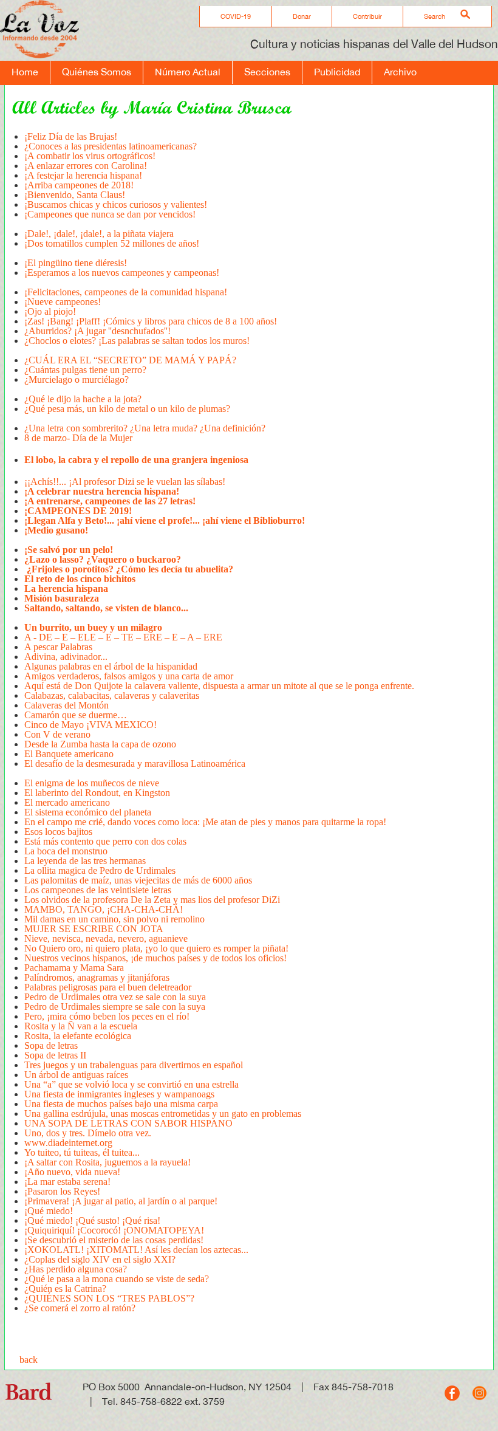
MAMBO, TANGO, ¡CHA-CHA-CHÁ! (103, 909)
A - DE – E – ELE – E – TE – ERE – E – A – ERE (123, 637)
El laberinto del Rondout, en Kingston (97, 793)
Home (25, 72)
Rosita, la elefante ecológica (77, 1036)
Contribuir (367, 16)
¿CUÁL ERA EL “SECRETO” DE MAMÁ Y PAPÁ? (130, 360)
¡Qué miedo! (48, 1211)
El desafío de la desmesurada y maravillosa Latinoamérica (134, 763)
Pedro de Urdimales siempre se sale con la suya (114, 1006)
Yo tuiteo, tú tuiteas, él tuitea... (82, 1152)
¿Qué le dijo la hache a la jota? (83, 399)
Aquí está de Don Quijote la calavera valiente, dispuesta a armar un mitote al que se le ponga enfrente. (219, 686)
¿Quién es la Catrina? (65, 1288)
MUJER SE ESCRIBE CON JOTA (93, 929)
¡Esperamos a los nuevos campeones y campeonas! (123, 272)
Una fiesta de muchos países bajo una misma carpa (121, 1104)
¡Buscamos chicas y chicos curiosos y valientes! (115, 204)
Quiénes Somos (96, 72)
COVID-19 (235, 16)
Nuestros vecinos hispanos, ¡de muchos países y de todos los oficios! (155, 958)
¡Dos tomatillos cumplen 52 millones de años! (111, 243)
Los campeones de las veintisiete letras (99, 890)
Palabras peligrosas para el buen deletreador (107, 987)
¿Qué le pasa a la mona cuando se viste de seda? (116, 1279)
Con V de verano (57, 734)
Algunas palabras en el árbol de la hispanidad (110, 666)
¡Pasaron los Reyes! (62, 1191)
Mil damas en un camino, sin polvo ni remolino (114, 919)
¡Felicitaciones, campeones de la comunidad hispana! (125, 292)
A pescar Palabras (58, 647)
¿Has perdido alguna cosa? (75, 1269)
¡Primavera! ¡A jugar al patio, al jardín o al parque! (120, 1201)
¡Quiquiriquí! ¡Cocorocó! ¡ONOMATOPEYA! (114, 1230)
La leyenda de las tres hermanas (87, 861)
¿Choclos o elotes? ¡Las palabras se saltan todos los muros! (137, 340)
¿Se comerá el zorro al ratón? (79, 1308)
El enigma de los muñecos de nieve (91, 783)
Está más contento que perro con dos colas (105, 841)
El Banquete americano (69, 754)
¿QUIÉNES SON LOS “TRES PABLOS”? (109, 1298)
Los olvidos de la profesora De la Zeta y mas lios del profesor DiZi (152, 899)
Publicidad (337, 72)
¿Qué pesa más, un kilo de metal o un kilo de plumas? (127, 408)
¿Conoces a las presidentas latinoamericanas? (110, 146)
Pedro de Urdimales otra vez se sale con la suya (115, 997)
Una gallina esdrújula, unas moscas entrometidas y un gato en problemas (162, 1113)
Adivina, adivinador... (65, 656)
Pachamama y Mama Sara (74, 968)
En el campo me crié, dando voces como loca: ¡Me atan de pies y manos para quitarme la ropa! (205, 822)
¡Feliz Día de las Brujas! (70, 136)
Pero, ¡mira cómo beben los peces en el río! (106, 1016)
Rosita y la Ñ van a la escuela (80, 1026)
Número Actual (187, 72)
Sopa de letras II (55, 1055)
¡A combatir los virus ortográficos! (89, 156)
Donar (302, 16)
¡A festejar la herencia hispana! (83, 175)
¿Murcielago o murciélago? (77, 379)
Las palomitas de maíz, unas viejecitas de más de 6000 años (139, 880)
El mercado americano (67, 802)
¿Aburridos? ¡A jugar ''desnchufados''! (97, 331)
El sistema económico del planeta (87, 812)
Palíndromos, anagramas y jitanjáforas (96, 977)
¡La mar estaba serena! (67, 1181)
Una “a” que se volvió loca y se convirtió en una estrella (131, 1084)
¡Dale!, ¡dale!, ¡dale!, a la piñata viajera (99, 233)
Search (434, 16)
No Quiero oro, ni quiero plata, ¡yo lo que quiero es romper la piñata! (156, 948)
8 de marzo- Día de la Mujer (78, 438)
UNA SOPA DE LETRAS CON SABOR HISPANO (128, 1123)
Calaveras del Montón (66, 705)
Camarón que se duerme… (75, 715)
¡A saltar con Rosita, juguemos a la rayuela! (107, 1162)
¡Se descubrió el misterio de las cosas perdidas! (113, 1240)
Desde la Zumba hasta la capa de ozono (100, 744)
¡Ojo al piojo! (50, 311)
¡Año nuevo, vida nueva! (72, 1172)
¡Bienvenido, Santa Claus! (74, 195)
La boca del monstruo (65, 851)
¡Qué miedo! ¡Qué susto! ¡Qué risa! (92, 1220)
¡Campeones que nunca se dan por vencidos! (110, 214)
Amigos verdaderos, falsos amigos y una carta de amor (128, 676)
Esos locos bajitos (58, 831)
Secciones (267, 72)
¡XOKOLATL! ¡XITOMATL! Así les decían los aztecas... (136, 1249)
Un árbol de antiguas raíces (76, 1074)
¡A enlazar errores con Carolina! (85, 165)
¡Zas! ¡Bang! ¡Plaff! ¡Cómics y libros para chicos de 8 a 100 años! (150, 321)
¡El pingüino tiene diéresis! (75, 263)
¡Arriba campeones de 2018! (79, 185)
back (28, 1359)
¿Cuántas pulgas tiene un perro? (85, 370)
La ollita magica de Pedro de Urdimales (100, 870)
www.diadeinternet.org (68, 1143)
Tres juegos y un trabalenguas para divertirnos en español (133, 1065)
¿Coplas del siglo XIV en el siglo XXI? (100, 1259)
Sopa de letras (51, 1045)
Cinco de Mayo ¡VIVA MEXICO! (90, 724)
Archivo (400, 72)
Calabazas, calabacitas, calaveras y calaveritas (111, 695)
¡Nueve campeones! (62, 302)
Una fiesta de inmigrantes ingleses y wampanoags (119, 1094)
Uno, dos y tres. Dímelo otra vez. (87, 1133)
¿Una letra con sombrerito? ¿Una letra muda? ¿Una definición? (144, 428)
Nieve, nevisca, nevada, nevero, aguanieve (106, 938)
